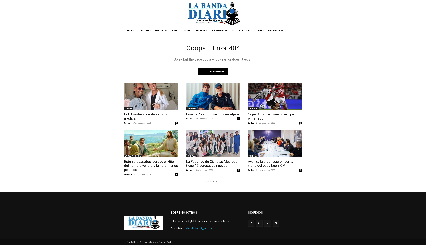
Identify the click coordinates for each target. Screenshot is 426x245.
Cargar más (211, 181)
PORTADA (191, 156)
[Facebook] (251, 223)
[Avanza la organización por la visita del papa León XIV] (275, 143)
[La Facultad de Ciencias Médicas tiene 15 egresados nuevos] (213, 143)
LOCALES (128, 108)
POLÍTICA (253, 156)
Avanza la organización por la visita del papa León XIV (270, 164)
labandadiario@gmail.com (199, 228)
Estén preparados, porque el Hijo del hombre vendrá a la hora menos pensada (151, 166)
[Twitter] (267, 223)
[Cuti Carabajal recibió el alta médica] (151, 96)
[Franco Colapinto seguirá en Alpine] (213, 96)
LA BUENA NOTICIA (133, 156)
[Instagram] (259, 223)
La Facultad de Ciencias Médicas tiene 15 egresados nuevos (211, 164)
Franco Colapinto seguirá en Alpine (213, 114)
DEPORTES (191, 108)
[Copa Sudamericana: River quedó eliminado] (275, 96)
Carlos (127, 123)
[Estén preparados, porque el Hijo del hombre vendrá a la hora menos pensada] (151, 143)
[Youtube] (276, 223)
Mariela (128, 174)
